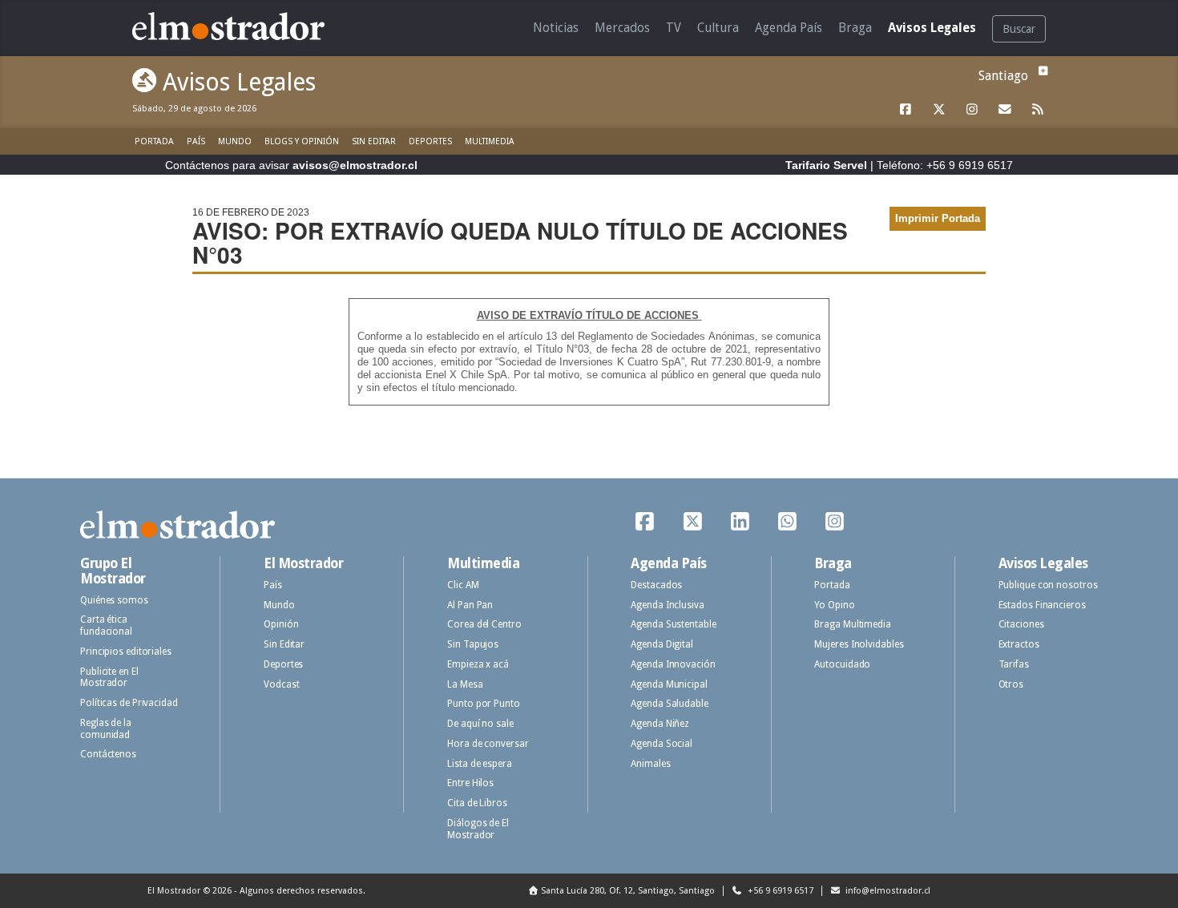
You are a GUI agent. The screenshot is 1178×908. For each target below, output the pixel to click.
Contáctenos (108, 754)
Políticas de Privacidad (129, 702)
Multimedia (489, 141)
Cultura (718, 27)
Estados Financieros (1042, 605)
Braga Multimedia (852, 624)
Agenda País (788, 27)
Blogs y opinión (301, 141)
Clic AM (462, 585)
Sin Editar (374, 141)
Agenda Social (661, 743)
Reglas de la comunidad (105, 729)
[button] (1041, 71)
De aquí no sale (480, 723)
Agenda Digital (662, 644)
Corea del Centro (484, 624)
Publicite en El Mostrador (109, 677)
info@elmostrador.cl (886, 891)
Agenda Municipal (669, 684)
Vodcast (281, 684)
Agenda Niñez (660, 723)
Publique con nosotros (1048, 585)
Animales (650, 763)
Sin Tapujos (472, 644)
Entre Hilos (470, 783)
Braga (855, 27)
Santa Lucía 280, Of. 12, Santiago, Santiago (628, 891)
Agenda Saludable (669, 703)
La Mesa (464, 684)
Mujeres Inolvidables (858, 644)
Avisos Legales (932, 27)
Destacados (656, 585)
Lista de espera (479, 763)
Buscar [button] (1019, 28)
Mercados (622, 27)
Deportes (430, 141)
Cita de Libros (477, 803)
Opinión (281, 624)
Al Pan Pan (470, 605)
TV (673, 27)
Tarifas (1013, 664)
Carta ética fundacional (106, 625)
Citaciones (1021, 624)
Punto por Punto (483, 703)
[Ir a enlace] (906, 109)
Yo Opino (834, 605)
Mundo (235, 141)
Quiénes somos (114, 600)
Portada (154, 141)
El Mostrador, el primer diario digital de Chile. (240, 26)
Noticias (556, 27)
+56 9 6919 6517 (779, 891)
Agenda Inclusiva (667, 605)
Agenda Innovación (673, 664)
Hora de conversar (487, 743)
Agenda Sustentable (673, 624)
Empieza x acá (478, 664)
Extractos (1018, 644)
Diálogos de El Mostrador (478, 829)
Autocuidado (842, 664)
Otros (1011, 684)
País (196, 141)
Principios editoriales (125, 651)
